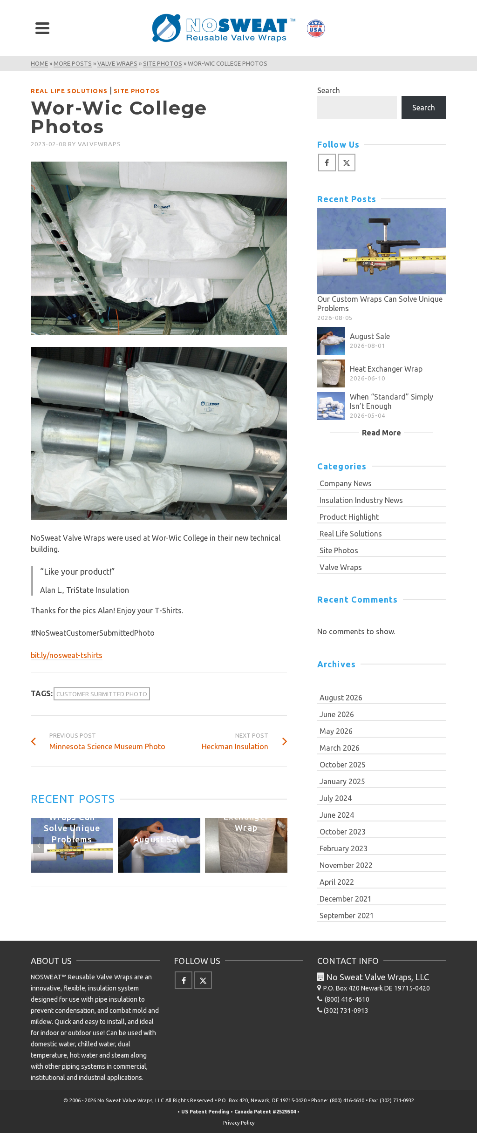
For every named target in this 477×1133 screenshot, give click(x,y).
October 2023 (343, 832)
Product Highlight (349, 517)
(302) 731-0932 (397, 1100)
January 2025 (342, 781)
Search (328, 90)
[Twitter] (346, 162)
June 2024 (337, 815)
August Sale (370, 336)
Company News (346, 483)
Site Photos (137, 91)
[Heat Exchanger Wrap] (331, 373)
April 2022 (337, 882)
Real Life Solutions (69, 91)
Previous (38, 845)
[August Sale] (331, 341)
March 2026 (340, 748)
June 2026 (337, 714)
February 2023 (344, 848)
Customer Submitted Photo (101, 694)
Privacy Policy (238, 1123)
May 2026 (336, 731)
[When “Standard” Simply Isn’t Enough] (331, 406)
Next (279, 845)
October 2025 (343, 764)
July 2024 (336, 798)
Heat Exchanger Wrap (386, 369)
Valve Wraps (341, 567)
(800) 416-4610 (347, 1100)
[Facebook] (327, 162)
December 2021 (346, 899)
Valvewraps (99, 144)
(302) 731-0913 (346, 1010)
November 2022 (346, 865)
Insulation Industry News (361, 500)
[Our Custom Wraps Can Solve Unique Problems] (381, 251)
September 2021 (347, 915)
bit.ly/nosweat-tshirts (66, 655)
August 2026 (341, 697)
